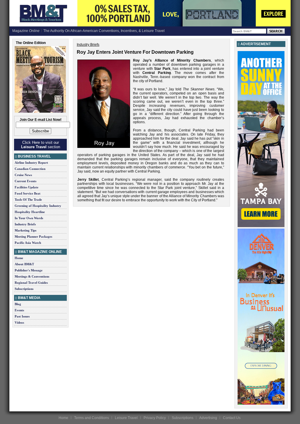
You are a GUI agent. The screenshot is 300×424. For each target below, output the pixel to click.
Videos (19, 322)
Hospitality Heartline (30, 212)
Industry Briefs (25, 224)
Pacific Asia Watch (28, 242)
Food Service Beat (27, 193)
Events (19, 310)
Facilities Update (26, 187)
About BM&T (24, 264)
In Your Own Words (29, 218)
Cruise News (23, 175)
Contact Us (232, 418)
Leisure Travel (126, 418)
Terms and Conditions (91, 418)
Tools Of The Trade (28, 199)
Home (19, 258)
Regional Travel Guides (31, 282)
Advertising (208, 418)
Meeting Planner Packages (33, 236)
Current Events (25, 181)
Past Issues (22, 316)
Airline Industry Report (31, 162)
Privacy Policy (155, 418)
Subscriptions (24, 288)
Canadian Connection (30, 168)
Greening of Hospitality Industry (38, 205)
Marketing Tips (25, 230)
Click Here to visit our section (40, 144)
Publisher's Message (28, 270)
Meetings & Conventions (32, 276)
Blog (18, 304)
